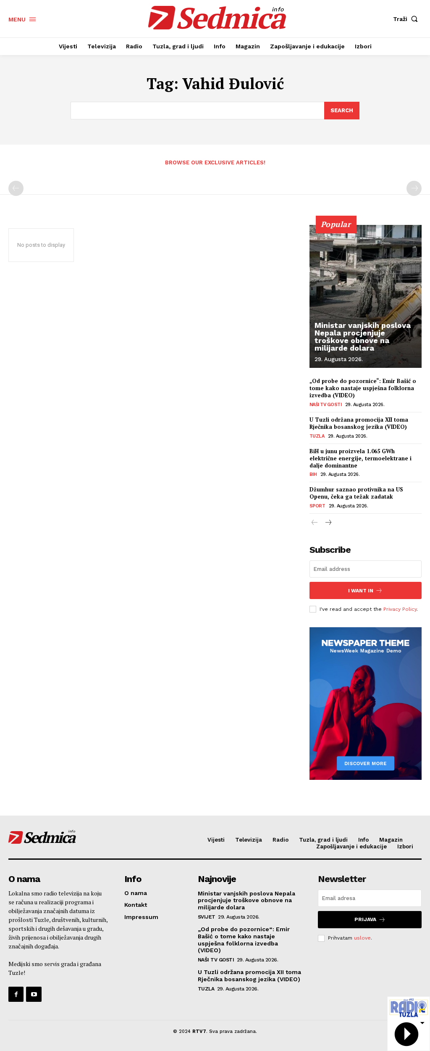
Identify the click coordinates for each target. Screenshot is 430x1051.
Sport (317, 506)
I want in (360, 591)
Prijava (365, 919)
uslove (362, 938)
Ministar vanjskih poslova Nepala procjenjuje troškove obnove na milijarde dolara (363, 336)
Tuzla (317, 436)
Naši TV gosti (325, 404)
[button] (407, 19)
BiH (313, 474)
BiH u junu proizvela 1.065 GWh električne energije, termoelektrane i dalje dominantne (360, 458)
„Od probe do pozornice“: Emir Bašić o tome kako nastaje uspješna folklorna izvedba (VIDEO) (362, 388)
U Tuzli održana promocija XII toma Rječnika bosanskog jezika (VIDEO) (358, 423)
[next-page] (328, 523)
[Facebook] (16, 994)
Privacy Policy (400, 609)
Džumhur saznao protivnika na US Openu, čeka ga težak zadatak (356, 493)
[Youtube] (33, 994)
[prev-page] (16, 188)
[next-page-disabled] (414, 188)
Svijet (206, 917)
